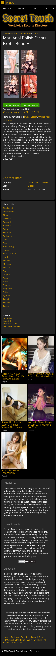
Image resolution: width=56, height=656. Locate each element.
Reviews (15, 637)
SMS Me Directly (30, 105)
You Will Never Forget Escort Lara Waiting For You (40, 424)
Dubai (35, 33)
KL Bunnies (8, 318)
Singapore (7, 288)
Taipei (6, 299)
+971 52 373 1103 (26, 112)
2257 (29, 639)
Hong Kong (8, 246)
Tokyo (6, 306)
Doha (5, 239)
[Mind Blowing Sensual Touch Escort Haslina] (41, 354)
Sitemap (38, 639)
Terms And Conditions (14, 639)
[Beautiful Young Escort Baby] (14, 450)
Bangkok (7, 222)
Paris (5, 271)
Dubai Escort (30, 116)
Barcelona (7, 225)
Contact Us (49, 9)
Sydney (6, 295)
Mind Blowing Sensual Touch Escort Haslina (41, 375)
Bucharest (7, 236)
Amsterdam (8, 211)
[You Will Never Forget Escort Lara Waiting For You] (41, 402)
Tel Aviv (6, 302)
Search (35, 9)
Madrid (6, 260)
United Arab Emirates (20, 33)
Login (21, 9)
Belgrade (7, 232)
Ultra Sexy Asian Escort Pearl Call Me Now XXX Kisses (12, 376)
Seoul (5, 281)
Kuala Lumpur (9, 253)
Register (7, 9)
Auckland (7, 218)
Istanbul (6, 250)
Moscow (7, 264)
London (6, 257)
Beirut (6, 229)
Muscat (6, 267)
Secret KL (7, 321)
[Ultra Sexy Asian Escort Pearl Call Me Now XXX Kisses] (14, 354)
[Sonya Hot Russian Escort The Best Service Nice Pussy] (14, 402)
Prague (6, 274)
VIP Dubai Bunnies (11, 326)
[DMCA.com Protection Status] (27, 562)
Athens (6, 215)
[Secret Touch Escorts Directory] (28, 20)
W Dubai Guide (10, 323)
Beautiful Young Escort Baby (10, 471)
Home (6, 33)
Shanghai (7, 285)
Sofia (5, 292)
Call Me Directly (12, 105)
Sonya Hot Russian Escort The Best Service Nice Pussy (12, 424)
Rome (5, 278)
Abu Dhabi (8, 208)
